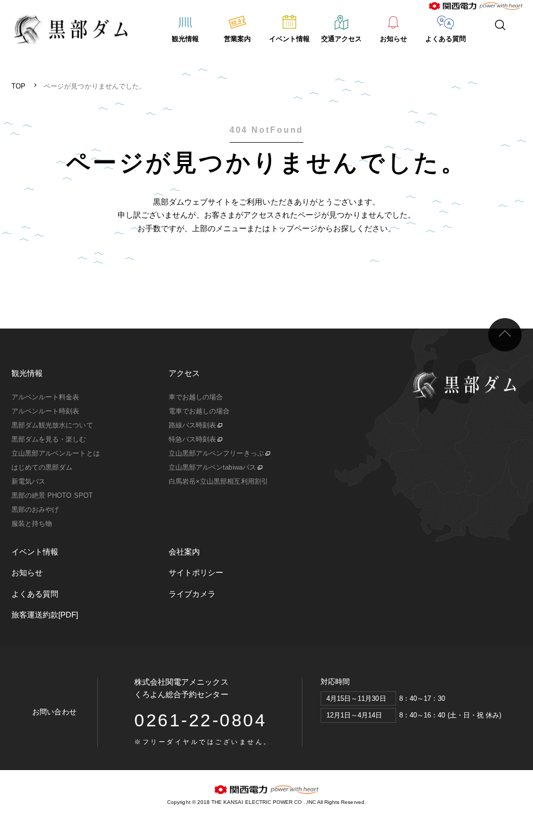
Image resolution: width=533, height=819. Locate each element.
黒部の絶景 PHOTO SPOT (52, 495)
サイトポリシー (196, 572)
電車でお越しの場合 (199, 411)
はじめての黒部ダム (41, 467)
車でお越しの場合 (196, 397)
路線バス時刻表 (192, 425)
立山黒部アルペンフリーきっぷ (216, 453)
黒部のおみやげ (35, 509)
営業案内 (237, 39)
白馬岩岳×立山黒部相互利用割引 (218, 481)
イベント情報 (289, 39)
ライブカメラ (192, 593)
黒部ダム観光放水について (52, 425)
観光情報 (185, 39)
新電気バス (28, 481)
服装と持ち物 (31, 523)
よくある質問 (445, 39)
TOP (18, 86)
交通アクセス (341, 39)
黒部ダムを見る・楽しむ (48, 439)
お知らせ (393, 39)
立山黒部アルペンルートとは (55, 453)
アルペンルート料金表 (45, 397)
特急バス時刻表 (192, 439)
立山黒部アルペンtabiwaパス (212, 467)
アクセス (184, 373)
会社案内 (184, 551)
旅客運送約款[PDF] (45, 614)
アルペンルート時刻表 (45, 411)
